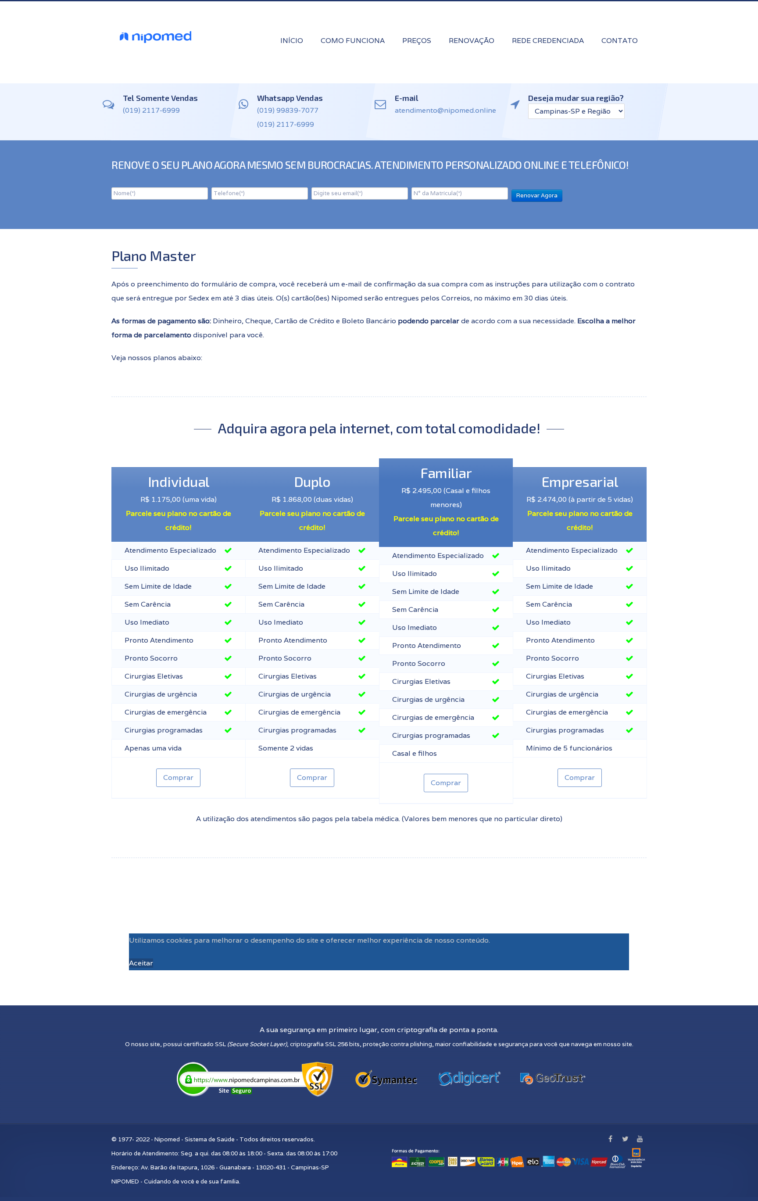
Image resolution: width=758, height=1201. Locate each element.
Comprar (178, 777)
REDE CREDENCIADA (548, 40)
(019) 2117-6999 (151, 110)
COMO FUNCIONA (353, 40)
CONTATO (619, 40)
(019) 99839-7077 (287, 110)
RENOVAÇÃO (471, 40)
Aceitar (141, 963)
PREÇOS (416, 40)
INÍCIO (291, 40)
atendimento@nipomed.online (445, 110)
